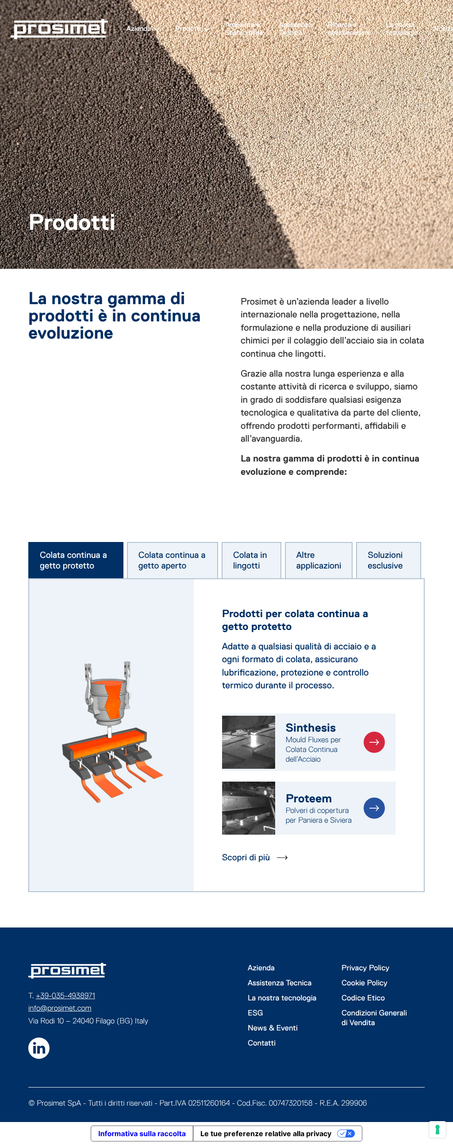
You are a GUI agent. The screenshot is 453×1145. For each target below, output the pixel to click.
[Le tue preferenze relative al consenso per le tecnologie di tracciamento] (437, 1129)
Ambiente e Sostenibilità (244, 29)
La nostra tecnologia (402, 29)
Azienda (139, 29)
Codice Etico (363, 997)
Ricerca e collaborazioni (349, 29)
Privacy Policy (365, 967)
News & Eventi (273, 1027)
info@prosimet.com (60, 1008)
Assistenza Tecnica (295, 29)
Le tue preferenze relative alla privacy (265, 1133)
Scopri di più (246, 858)
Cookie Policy (365, 982)
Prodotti (188, 29)
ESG (255, 1012)
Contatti (262, 1042)
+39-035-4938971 (65, 995)
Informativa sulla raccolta (142, 1133)
